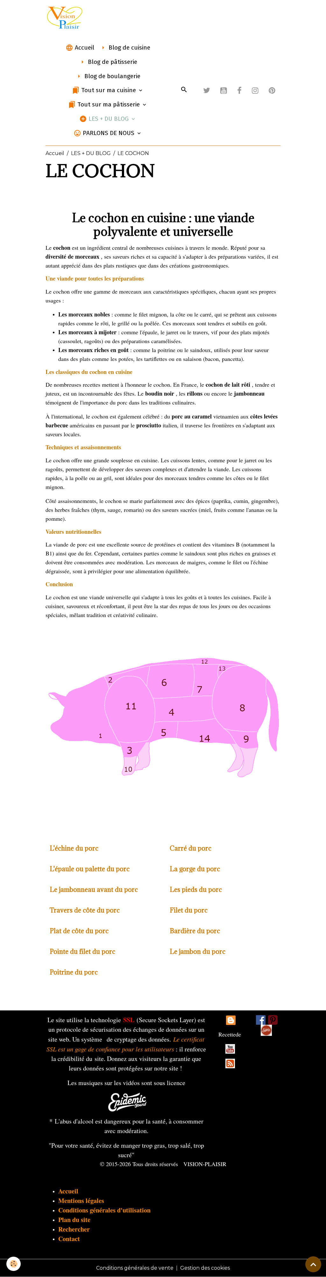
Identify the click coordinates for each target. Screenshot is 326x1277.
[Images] (266, 1030)
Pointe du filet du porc (82, 951)
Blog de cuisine (128, 47)
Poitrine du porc (74, 972)
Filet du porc (189, 910)
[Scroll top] (313, 1264)
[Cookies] (13, 1264)
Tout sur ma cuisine (109, 90)
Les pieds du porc (196, 889)
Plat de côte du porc (79, 930)
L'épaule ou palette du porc (90, 869)
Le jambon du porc (197, 951)
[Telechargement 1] (127, 1101)
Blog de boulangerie (111, 76)
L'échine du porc (74, 848)
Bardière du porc (195, 930)
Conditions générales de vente (135, 1268)
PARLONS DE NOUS (108, 133)
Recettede (229, 1034)
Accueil (83, 47)
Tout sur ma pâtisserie (108, 104)
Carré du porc (190, 848)
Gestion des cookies (205, 1268)
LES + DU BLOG (108, 118)
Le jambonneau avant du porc (94, 889)
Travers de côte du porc (85, 910)
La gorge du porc (195, 869)
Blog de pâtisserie (111, 61)
